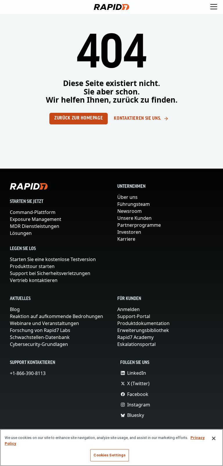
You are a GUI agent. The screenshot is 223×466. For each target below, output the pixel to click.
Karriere (126, 239)
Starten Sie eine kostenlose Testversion (53, 259)
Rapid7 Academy (135, 337)
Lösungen (21, 233)
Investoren (129, 232)
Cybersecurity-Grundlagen (39, 344)
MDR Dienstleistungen (34, 226)
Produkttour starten (32, 266)
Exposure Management (35, 219)
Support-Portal (134, 316)
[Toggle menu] (213, 7)
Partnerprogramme (138, 225)
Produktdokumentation (142, 323)
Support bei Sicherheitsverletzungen (50, 273)
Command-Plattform (32, 212)
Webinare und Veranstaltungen (44, 323)
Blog (15, 309)
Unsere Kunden (134, 218)
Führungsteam (133, 204)
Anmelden (128, 309)
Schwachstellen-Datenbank (40, 337)
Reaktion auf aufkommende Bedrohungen (56, 316)
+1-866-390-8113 (29, 373)
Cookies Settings (109, 455)
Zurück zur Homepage (78, 118)
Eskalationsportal (136, 344)
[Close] (213, 438)
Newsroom (129, 211)
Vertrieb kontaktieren (33, 280)
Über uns (127, 197)
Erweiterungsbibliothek (142, 330)
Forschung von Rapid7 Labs (41, 330)
